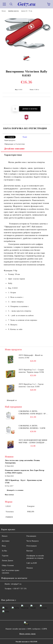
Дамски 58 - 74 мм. (26, 11)
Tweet (25, 137)
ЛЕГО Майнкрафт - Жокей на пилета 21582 (31, 356)
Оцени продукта (9, 140)
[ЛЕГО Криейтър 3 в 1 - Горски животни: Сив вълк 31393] (10, 388)
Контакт (29, 551)
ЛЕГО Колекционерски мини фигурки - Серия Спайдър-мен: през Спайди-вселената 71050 (33, 441)
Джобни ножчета (13, 11)
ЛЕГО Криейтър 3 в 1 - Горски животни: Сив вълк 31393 (31, 385)
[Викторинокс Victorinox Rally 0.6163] (26, 51)
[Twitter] (10, 594)
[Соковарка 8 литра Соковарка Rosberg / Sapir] (10, 430)
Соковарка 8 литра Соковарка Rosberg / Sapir (32, 427)
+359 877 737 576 (19, 589)
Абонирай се (12, 400)
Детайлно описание (14, 148)
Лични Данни (7, 560)
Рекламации (31, 536)
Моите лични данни (27, 634)
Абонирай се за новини (15, 490)
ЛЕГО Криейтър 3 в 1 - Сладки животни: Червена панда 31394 (31, 371)
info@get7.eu (16, 584)
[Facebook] (4, 594)
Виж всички (9, 495)
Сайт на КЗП (31, 563)
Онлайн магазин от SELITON (26, 642)
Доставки (5, 541)
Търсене (5, 556)
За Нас (4, 551)
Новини (29, 568)
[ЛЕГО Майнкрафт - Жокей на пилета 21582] (10, 359)
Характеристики (13, 155)
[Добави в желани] (47, 100)
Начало (4, 11)
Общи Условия (8, 565)
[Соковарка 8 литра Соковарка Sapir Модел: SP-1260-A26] (10, 415)
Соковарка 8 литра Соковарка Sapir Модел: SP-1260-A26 (32, 412)
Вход (4, 546)
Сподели (11, 137)
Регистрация (31, 546)
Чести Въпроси (32, 541)
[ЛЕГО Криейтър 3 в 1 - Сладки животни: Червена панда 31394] (10, 374)
